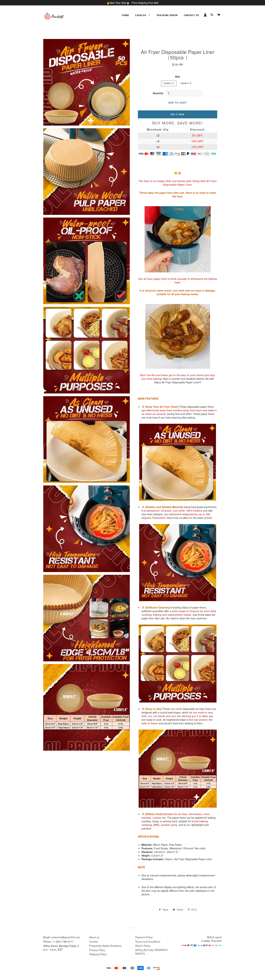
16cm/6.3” (168, 83)
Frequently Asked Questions (105, 945)
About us (94, 937)
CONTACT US (191, 15)
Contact (93, 941)
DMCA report (214, 937)
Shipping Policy (98, 954)
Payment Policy (144, 937)
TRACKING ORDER (167, 15)
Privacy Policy (97, 950)
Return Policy (142, 945)
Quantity (158, 93)
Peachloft (216, 941)
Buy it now (177, 114)
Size (177, 76)
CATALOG (141, 15)
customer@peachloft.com (65, 937)
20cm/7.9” (186, 83)
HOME (125, 15)
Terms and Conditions (147, 941)
